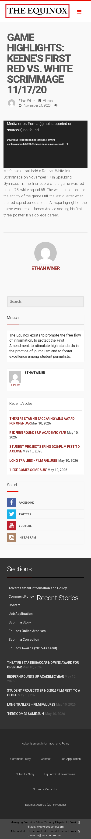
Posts (15, 385)
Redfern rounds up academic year (37, 433)
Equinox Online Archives (27, 631)
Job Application (21, 614)
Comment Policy (21, 596)
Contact (14, 605)
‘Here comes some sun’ (28, 470)
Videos (47, 101)
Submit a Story (20, 622)
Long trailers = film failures (33, 460)
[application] (46, 144)
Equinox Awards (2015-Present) (33, 648)
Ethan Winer (27, 101)
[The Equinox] (45, 11)
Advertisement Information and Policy (38, 588)
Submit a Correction (24, 639)
